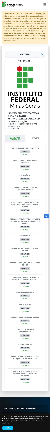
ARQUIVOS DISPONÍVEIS (15, 139)
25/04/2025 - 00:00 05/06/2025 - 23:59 (22, 125)
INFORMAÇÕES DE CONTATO (20, 408)
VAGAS (36, 138)
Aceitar (8, 428)
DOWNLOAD (24, 154)
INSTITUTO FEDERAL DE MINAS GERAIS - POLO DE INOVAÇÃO (25, 117)
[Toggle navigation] (45, 4)
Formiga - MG (14, 128)
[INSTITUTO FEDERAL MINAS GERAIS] (12, 4)
